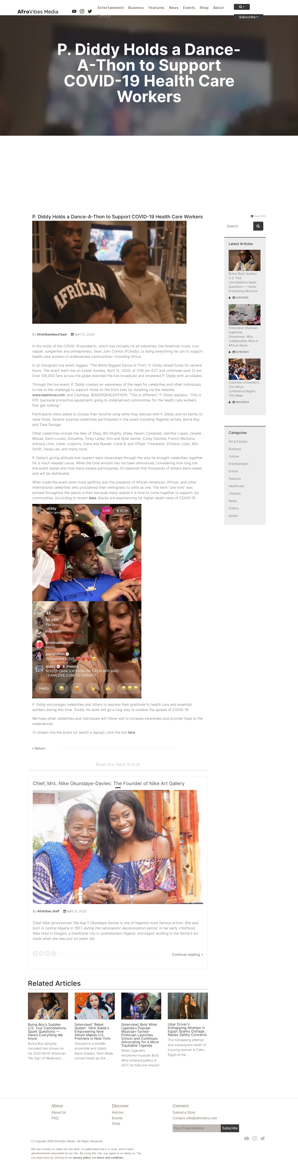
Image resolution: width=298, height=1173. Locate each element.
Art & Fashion (238, 441)
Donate (104, 16)
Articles (117, 1112)
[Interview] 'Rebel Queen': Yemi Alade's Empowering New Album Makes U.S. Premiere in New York (92, 1031)
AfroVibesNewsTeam (52, 334)
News (173, 8)
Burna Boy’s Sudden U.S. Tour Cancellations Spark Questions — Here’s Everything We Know (47, 1031)
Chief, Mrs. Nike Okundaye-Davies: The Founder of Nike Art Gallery (109, 783)
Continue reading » (187, 954)
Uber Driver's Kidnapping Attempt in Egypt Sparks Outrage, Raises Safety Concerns (187, 1029)
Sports (233, 515)
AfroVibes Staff (48, 911)
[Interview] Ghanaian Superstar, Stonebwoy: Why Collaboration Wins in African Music (243, 336)
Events (189, 8)
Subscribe (247, 17)
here (131, 732)
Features (156, 8)
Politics (234, 508)
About (218, 8)
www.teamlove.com (48, 395)
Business (136, 8)
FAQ (54, 1118)
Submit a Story (184, 1112)
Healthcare (236, 486)
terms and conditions (110, 1157)
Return (39, 748)
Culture (234, 456)
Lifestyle (235, 493)
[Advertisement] (149, 168)
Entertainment (111, 8)
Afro (37, 12)
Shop (204, 8)
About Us (58, 1112)
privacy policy (82, 1157)
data (92, 498)
